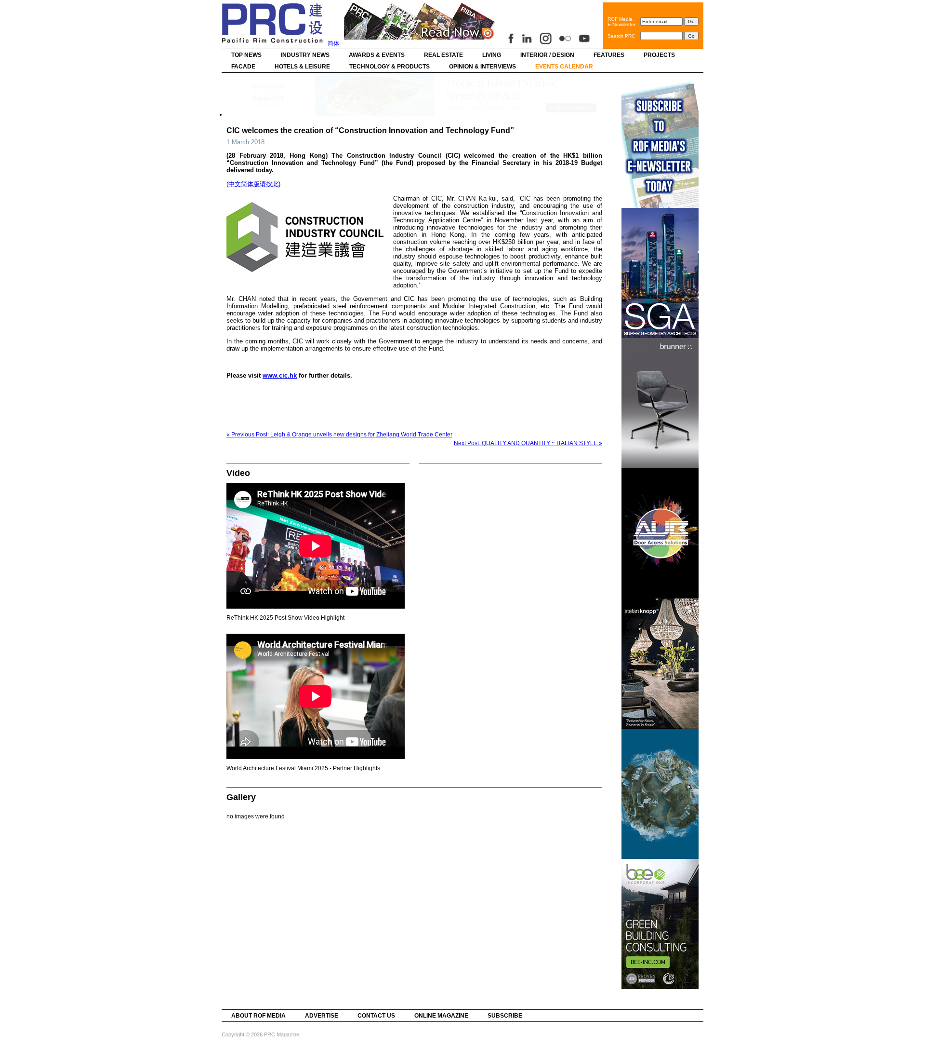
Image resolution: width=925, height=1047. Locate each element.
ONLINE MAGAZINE (441, 1015)
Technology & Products (389, 66)
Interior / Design (547, 55)
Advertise (321, 1015)
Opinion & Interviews (482, 66)
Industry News (305, 55)
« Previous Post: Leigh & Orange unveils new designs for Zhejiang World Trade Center (339, 434)
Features (609, 55)
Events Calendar (564, 66)
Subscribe (505, 1015)
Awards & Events (377, 55)
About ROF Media (258, 1015)
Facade (243, 66)
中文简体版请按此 (253, 184)
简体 (333, 43)
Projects (659, 55)
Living (491, 55)
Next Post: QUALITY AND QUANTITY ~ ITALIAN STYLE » (528, 443)
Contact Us (376, 1015)
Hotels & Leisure (302, 66)
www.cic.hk (280, 375)
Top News (246, 55)
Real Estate (443, 55)
